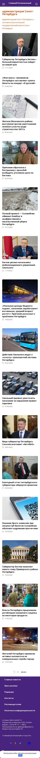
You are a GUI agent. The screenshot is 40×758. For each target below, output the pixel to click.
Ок (20, 755)
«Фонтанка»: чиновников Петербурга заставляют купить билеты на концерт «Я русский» (18, 80)
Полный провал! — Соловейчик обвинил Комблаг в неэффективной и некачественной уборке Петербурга (18, 219)
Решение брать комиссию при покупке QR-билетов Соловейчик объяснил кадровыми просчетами (20, 526)
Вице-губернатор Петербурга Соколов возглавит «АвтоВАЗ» (18, 442)
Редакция (9, 692)
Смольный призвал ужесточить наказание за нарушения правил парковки (19, 401)
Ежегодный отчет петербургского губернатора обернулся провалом (19, 483)
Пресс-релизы (10, 686)
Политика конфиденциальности (19, 710)
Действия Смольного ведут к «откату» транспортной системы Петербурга (19, 357)
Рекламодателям (12, 704)
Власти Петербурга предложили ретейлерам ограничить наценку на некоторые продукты (19, 613)
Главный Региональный (20, 3)
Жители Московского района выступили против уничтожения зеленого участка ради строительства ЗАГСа (19, 125)
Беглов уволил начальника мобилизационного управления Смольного (18, 265)
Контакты (9, 698)
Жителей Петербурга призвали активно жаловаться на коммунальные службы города (18, 656)
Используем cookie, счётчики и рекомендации (20, 753)
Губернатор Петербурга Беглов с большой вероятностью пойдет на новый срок (19, 62)
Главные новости (12, 679)
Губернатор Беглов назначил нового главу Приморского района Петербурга (20, 569)
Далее (23, 672)
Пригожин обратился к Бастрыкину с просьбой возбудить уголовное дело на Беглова (17, 171)
